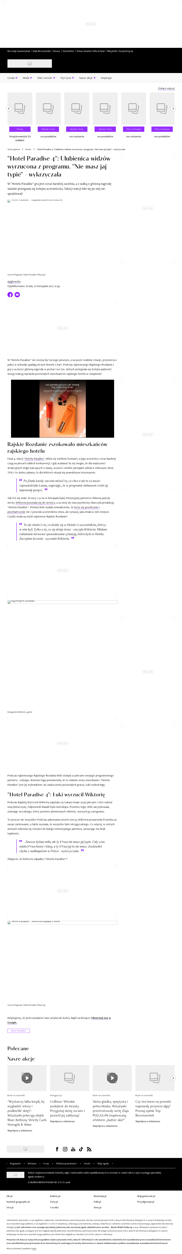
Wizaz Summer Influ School (91, 51)
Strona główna (13, 149)
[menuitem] (12, 77)
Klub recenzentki (16, 1095)
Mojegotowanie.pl (146, 1196)
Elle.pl (9, 1196)
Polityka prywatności (66, 1163)
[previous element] (9, 118)
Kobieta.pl (55, 1196)
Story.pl (97, 1207)
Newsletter (68, 51)
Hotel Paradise (18, 1030)
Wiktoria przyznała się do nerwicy (35, 502)
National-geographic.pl (18, 1201)
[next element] (173, 118)
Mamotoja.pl (100, 1196)
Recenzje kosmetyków (18, 51)
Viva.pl (10, 1207)
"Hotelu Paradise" (34, 459)
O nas (46, 1163)
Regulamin (15, 1163)
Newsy (56, 51)
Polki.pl (97, 1201)
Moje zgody (103, 1163)
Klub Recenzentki (42, 51)
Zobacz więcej (166, 88)
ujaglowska (13, 281)
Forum (87, 1163)
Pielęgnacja (56, 1095)
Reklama (32, 1163)
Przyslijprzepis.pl (145, 1201)
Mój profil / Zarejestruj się (120, 51)
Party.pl (54, 1201)
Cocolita (54, 1207)
